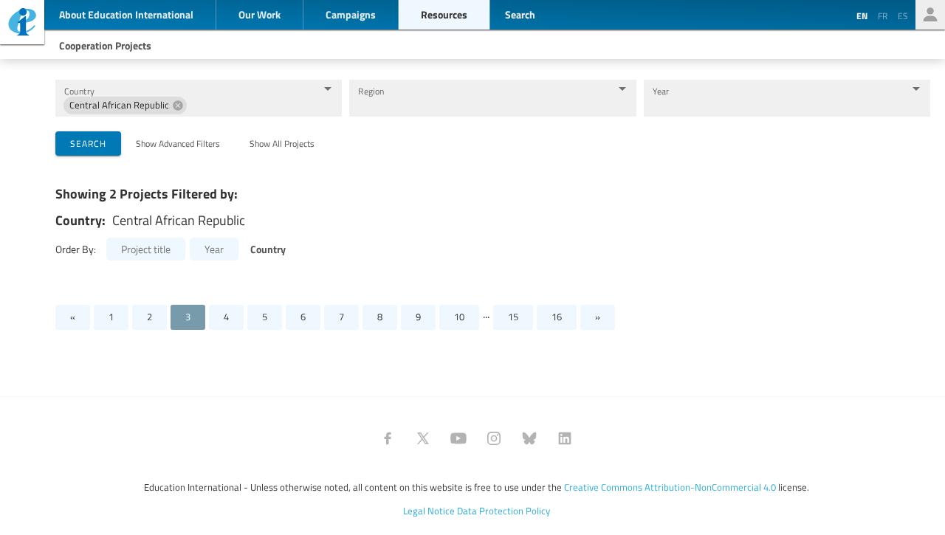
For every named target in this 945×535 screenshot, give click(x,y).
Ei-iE (22, 24)
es (903, 15)
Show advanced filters (178, 143)
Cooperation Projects (105, 45)
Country (79, 91)
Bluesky (529, 438)
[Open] (328, 88)
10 (459, 316)
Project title (146, 249)
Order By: (75, 249)
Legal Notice (429, 510)
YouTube (458, 438)
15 (513, 316)
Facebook (387, 438)
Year (661, 91)
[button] (125, 105)
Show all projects (282, 143)
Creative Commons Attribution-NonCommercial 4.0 (670, 487)
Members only (930, 15)
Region (371, 91)
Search (88, 143)
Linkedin (565, 438)
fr (882, 15)
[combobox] (251, 105)
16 (556, 316)
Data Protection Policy (503, 510)
